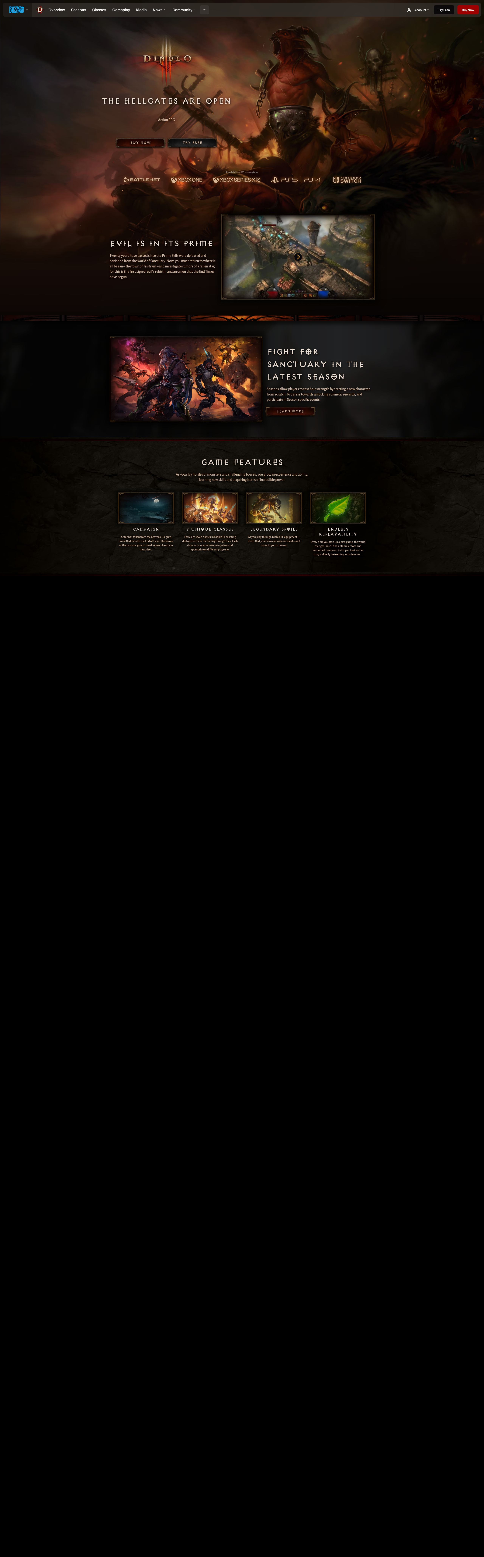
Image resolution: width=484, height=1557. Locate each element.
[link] (141, 180)
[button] (468, 9)
